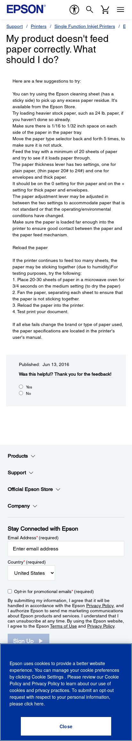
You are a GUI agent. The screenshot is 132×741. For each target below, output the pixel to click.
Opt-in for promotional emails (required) (54, 591)
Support (14, 26)
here (39, 703)
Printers (38, 26)
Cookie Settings (48, 676)
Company (19, 506)
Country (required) (27, 562)
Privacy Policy (99, 605)
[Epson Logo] (26, 9)
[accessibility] (74, 9)
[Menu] (120, 9)
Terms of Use (63, 626)
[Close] (66, 726)
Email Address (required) (33, 537)
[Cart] (105, 9)
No (28, 393)
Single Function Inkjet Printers (84, 26)
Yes (29, 387)
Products (18, 456)
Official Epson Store (30, 489)
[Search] (90, 9)
